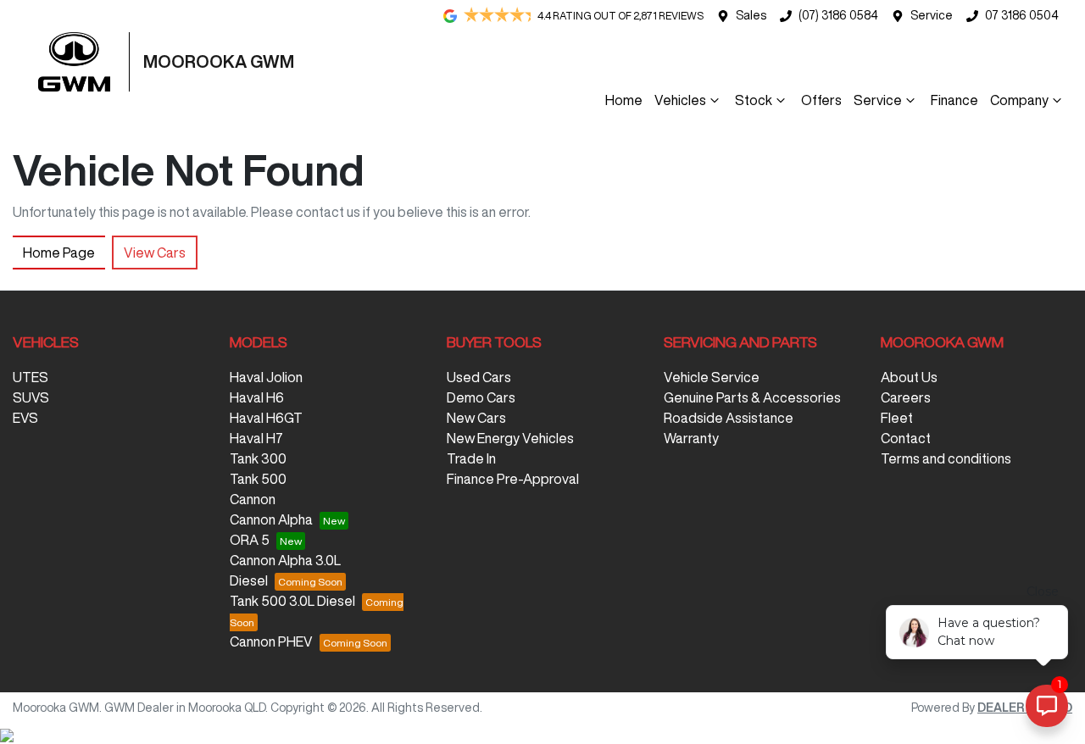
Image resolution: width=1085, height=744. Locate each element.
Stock (753, 100)
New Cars (476, 418)
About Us (909, 377)
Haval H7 (256, 438)
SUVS (31, 397)
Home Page (59, 252)
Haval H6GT (266, 418)
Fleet (897, 418)
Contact (906, 438)
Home (624, 100)
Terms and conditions (946, 458)
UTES (30, 377)
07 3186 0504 (1022, 15)
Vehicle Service (712, 377)
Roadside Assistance (728, 418)
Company (1019, 100)
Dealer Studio (1024, 707)
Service (931, 15)
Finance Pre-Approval (513, 479)
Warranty (691, 438)
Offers (821, 100)
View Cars (155, 252)
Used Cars (479, 377)
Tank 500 (258, 479)
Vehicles (680, 100)
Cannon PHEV (271, 641)
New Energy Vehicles (510, 438)
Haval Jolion (266, 377)
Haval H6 (257, 397)
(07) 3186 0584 (838, 15)
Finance (954, 100)
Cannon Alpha (271, 519)
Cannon (252, 499)
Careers (906, 397)
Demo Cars (481, 397)
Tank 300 (258, 458)
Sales (751, 15)
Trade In (471, 458)
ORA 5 (250, 540)
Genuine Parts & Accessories (752, 397)
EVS (25, 418)
